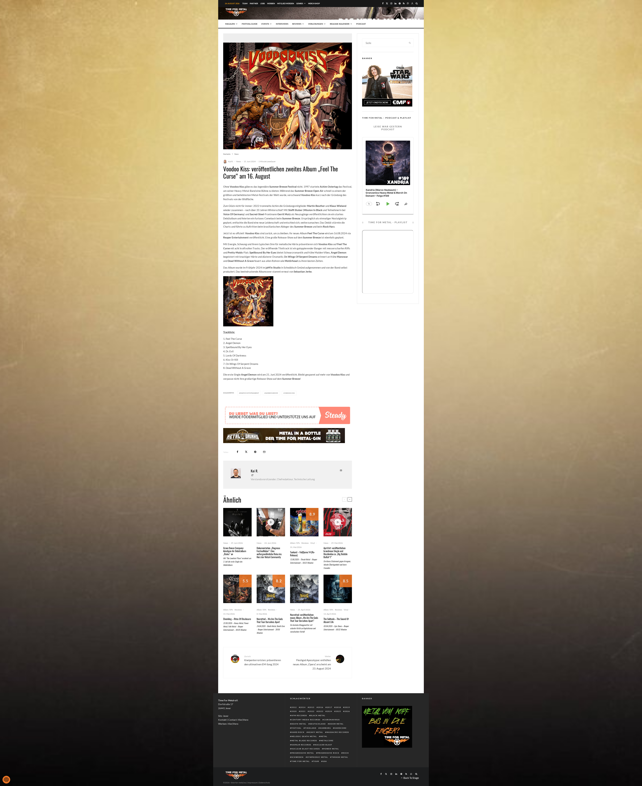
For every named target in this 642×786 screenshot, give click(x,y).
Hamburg (325, 728)
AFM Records (299, 715)
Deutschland (318, 724)
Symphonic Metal (317, 757)
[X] (387, 3)
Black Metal (317, 715)
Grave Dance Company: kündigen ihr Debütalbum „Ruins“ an (234, 550)
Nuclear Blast (323, 745)
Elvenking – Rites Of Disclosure (237, 618)
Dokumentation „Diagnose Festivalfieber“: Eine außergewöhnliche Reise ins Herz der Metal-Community (269, 552)
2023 (320, 711)
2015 (311, 707)
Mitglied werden (285, 3)
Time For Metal (300, 761)
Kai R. (230, 161)
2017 (329, 707)
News (238, 161)
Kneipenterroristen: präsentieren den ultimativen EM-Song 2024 (262, 660)
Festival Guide (249, 24)
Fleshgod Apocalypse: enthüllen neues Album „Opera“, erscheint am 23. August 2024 (312, 662)
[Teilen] (237, 452)
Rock (346, 753)
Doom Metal (336, 724)
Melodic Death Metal (304, 736)
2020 (294, 711)
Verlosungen (315, 24)
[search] (409, 43)
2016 (320, 707)
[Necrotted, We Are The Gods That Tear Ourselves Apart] (304, 589)
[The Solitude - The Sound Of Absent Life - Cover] (338, 589)
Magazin (230, 24)
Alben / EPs (295, 543)
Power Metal (331, 749)
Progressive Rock (328, 753)
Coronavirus (332, 720)
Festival (296, 728)
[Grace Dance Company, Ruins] (237, 522)
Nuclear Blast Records (305, 749)
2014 (303, 707)
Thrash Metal (340, 757)
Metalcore (327, 741)
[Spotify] (400, 3)
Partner (254, 3)
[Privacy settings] (6, 779)
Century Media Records (305, 720)
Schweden (297, 757)
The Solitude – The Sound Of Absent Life (336, 620)
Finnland (310, 728)
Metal (323, 736)
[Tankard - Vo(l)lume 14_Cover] (304, 522)
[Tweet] (246, 452)
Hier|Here (243, 719)
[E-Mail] (264, 452)
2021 (303, 711)
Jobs (262, 3)
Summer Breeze (271, 393)
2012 (294, 707)
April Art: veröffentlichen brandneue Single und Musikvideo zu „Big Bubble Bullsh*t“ (335, 552)
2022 (311, 711)
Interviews (282, 24)
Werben (271, 3)
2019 (347, 707)
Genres (299, 3)
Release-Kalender (339, 24)
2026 (347, 711)
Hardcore (340, 728)
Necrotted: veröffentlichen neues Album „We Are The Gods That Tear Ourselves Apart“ (304, 617)
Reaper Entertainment (249, 393)
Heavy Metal (315, 732)
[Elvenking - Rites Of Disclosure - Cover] (237, 589)
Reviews (296, 24)
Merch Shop (314, 3)
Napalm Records (301, 745)
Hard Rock (297, 732)
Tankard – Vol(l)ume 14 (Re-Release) (302, 554)
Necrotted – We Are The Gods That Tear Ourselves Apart (270, 620)
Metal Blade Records (304, 741)
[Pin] (255, 452)
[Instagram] (391, 3)
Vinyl (312, 543)
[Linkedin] (395, 3)
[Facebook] (383, 3)
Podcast (361, 24)
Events (265, 24)
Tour (316, 761)
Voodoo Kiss (290, 393)
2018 (338, 707)
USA (325, 761)
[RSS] (404, 3)
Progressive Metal (302, 753)
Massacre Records (338, 732)
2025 (338, 711)
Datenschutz (264, 782)
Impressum (252, 782)
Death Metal (298, 724)
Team (244, 3)
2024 (329, 711)
